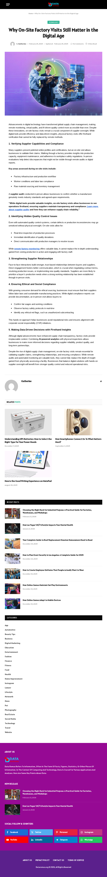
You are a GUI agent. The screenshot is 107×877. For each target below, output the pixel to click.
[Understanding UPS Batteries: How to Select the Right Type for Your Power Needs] (28, 422)
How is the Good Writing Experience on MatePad (28, 481)
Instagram (9, 683)
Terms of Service (76, 860)
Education (9, 647)
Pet (6, 705)
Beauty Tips (10, 634)
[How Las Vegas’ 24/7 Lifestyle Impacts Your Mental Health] (12, 528)
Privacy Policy (42, 860)
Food (7, 670)
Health (8, 674)
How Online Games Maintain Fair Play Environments (45, 585)
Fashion (8, 656)
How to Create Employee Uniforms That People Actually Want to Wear (53, 570)
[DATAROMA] (53, 4)
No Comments (78, 44)
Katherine (22, 44)
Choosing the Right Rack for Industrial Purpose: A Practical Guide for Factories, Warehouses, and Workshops (57, 511)
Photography (10, 710)
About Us (27, 860)
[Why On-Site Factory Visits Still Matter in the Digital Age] (53, 83)
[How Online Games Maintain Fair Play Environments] (12, 588)
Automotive (10, 630)
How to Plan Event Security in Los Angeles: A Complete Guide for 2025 (53, 555)
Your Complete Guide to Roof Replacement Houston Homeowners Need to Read (57, 540)
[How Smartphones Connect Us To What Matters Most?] (78, 422)
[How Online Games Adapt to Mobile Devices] (12, 603)
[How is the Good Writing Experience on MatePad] (28, 464)
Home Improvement (13, 679)
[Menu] (8, 4)
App (6, 625)
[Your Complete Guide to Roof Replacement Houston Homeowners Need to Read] (12, 543)
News (7, 701)
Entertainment (11, 652)
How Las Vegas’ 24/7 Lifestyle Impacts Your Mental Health (48, 525)
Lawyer (8, 687)
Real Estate (10, 714)
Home (31, 13)
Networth (9, 696)
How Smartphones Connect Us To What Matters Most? (78, 440)
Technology (53, 22)
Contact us (58, 860)
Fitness (8, 665)
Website (8, 732)
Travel (7, 728)
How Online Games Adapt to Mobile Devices (42, 600)
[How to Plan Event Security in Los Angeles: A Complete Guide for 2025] (12, 558)
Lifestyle (9, 692)
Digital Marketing (12, 643)
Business (8, 638)
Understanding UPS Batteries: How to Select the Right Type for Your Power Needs (28, 440)
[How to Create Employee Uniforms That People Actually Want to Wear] (12, 573)
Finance (8, 661)
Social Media (10, 719)
